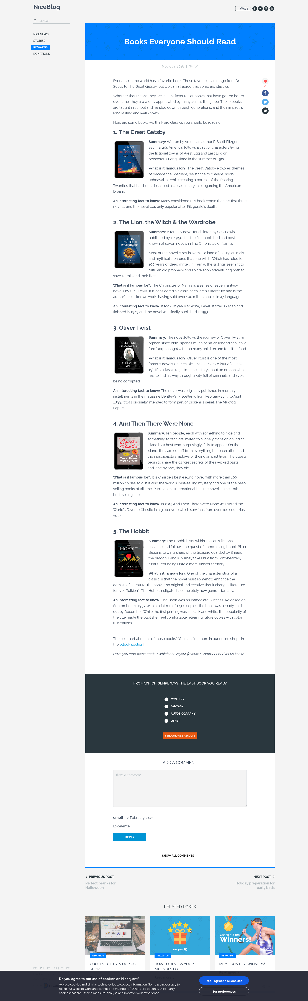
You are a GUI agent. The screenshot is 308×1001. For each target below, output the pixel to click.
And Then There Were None (156, 423)
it (62, 968)
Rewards (40, 47)
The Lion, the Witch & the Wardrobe (167, 222)
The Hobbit (134, 531)
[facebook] (254, 8)
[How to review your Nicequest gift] (180, 935)
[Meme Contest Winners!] (245, 935)
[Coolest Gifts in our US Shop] (115, 935)
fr (55, 968)
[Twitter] (265, 102)
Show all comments (178, 855)
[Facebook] (265, 93)
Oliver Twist (135, 328)
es (48, 968)
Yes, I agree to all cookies (224, 981)
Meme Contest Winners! (242, 964)
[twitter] (260, 8)
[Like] (265, 81)
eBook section (131, 644)
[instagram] (266, 8)
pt (68, 968)
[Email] (265, 110)
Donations (41, 53)
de (35, 968)
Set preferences (224, 991)
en (42, 968)
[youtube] (272, 8)
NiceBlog (46, 7)
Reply (130, 837)
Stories (39, 40)
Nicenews (41, 34)
